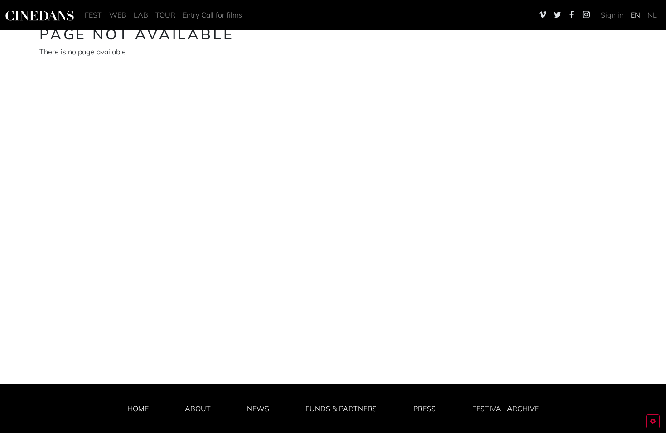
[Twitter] (557, 14)
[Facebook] (571, 14)
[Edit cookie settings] (653, 421)
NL (652, 14)
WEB (117, 14)
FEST (93, 14)
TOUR (165, 14)
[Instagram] (586, 14)
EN (635, 14)
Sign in (612, 14)
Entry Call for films (212, 14)
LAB (141, 14)
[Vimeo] (542, 14)
